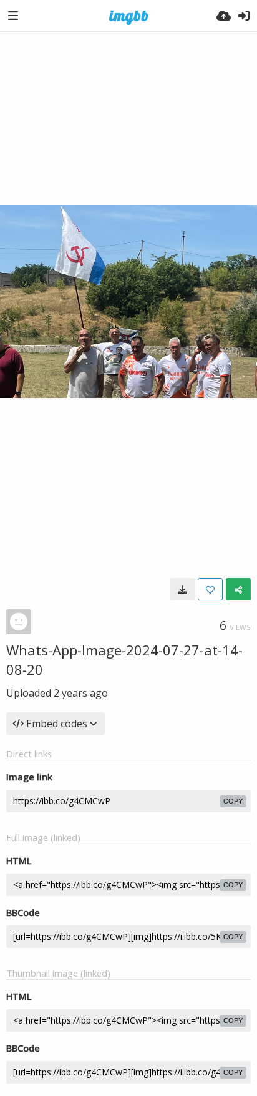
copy (233, 801)
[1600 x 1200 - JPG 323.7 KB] (182, 589)
